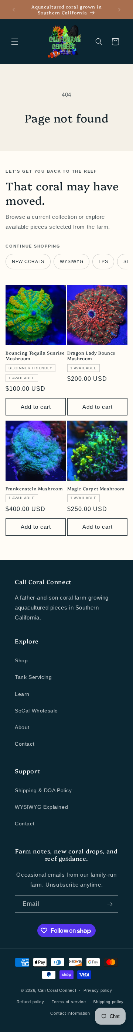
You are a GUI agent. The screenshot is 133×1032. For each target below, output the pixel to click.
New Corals (28, 261)
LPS (103, 261)
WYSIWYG (71, 261)
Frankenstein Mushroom (34, 488)
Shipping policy (108, 1002)
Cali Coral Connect (57, 990)
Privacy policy (97, 990)
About (22, 727)
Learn (22, 694)
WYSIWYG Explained (41, 807)
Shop (21, 660)
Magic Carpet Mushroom (96, 488)
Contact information (70, 1013)
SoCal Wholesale (36, 711)
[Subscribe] (110, 904)
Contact (24, 744)
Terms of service (69, 1002)
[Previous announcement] (14, 9)
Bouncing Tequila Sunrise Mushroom (35, 355)
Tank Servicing (33, 677)
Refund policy (30, 1002)
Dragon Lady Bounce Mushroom (91, 355)
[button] (15, 42)
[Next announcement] (119, 9)
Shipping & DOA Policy (43, 790)
